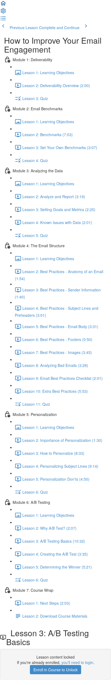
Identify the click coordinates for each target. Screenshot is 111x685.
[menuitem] (3, 12)
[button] (3, 5)
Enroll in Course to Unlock (55, 669)
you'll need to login (77, 662)
